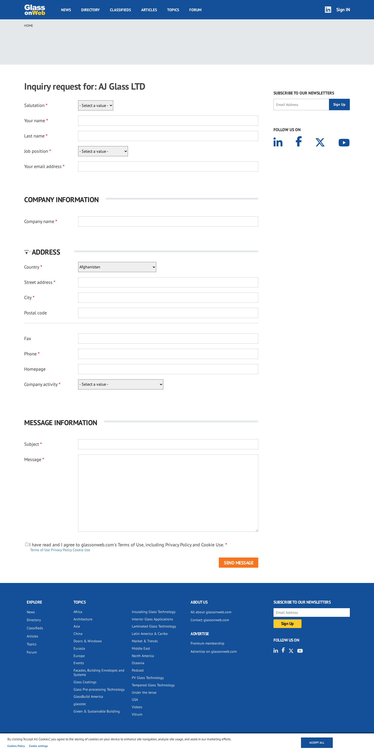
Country (31, 267)
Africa (78, 611)
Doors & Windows (88, 641)
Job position (36, 151)
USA (135, 699)
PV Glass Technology (148, 677)
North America (143, 655)
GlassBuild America (88, 696)
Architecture (83, 619)
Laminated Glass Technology (154, 626)
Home (28, 25)
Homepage (35, 369)
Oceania (138, 663)
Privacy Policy (61, 550)
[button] (141, 252)
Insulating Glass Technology (154, 611)
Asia (77, 626)
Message (32, 459)
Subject (31, 444)
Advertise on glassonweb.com (214, 651)
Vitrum (137, 714)
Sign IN (343, 9)
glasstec (80, 704)
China (78, 633)
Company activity (40, 384)
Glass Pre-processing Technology (99, 689)
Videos (137, 707)
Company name (39, 221)
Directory (90, 9)
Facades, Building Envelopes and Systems (99, 672)
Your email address (43, 166)
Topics (173, 9)
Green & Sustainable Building (97, 711)
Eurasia (79, 648)
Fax (27, 338)
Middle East (141, 648)
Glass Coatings (85, 682)
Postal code (35, 313)
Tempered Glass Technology (153, 685)
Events (79, 663)
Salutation (34, 105)
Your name (34, 120)
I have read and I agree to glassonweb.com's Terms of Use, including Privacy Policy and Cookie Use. (126, 545)
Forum (195, 9)
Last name (34, 136)
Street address (38, 282)
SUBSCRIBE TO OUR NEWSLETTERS (304, 92)
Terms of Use (40, 550)
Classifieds (120, 9)
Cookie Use (81, 550)
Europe (79, 655)
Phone (30, 354)
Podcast (138, 670)
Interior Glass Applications (152, 619)
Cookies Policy (16, 746)
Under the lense (144, 692)
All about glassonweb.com (211, 612)
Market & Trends (145, 641)
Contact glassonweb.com (210, 620)
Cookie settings (38, 746)
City (28, 297)
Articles (149, 9)
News (66, 9)
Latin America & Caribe (150, 633)
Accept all (316, 742)
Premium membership (207, 643)
